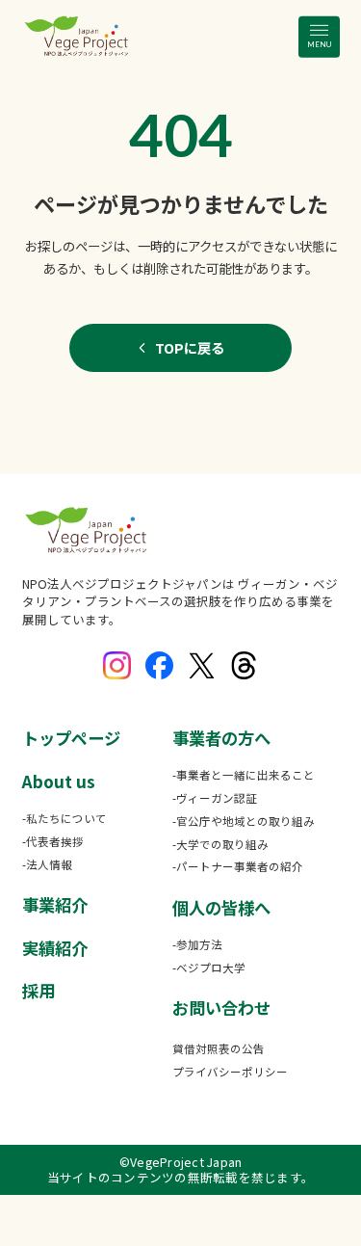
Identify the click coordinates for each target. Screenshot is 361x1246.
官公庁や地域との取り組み (245, 821)
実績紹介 (55, 948)
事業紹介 (55, 904)
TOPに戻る (189, 347)
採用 (38, 990)
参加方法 (199, 944)
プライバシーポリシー (230, 1071)
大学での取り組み (222, 844)
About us (58, 781)
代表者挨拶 (55, 841)
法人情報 (49, 864)
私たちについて (66, 818)
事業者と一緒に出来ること (245, 774)
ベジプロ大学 (210, 967)
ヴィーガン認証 (216, 798)
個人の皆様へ (221, 907)
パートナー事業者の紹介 (239, 866)
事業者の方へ (221, 738)
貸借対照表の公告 (218, 1048)
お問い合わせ (221, 1007)
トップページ (71, 738)
